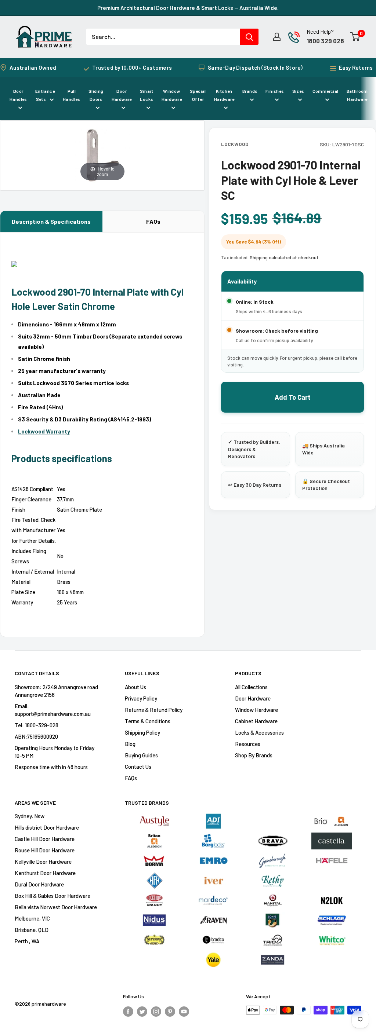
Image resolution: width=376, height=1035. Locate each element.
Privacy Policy (141, 698)
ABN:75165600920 (36, 736)
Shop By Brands (253, 755)
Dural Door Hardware (39, 884)
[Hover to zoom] (102, 154)
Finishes (274, 91)
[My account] (277, 37)
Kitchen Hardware (224, 95)
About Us (135, 687)
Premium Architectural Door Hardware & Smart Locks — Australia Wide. (188, 7)
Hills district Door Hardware (47, 827)
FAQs (153, 221)
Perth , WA (27, 941)
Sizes (298, 91)
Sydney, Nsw (29, 816)
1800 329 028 (325, 40)
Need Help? (320, 31)
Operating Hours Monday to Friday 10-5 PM (54, 752)
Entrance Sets (45, 95)
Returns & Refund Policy (153, 709)
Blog (130, 743)
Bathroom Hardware (357, 95)
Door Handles (18, 95)
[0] (355, 36)
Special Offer (198, 95)
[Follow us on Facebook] (128, 1011)
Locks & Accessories (259, 732)
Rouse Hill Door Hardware (45, 850)
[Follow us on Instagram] (156, 1011)
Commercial (325, 91)
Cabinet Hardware (256, 721)
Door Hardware (122, 95)
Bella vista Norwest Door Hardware (56, 907)
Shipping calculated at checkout (284, 257)
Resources (247, 743)
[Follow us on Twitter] (142, 1011)
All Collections (251, 687)
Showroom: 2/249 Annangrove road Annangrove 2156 (56, 691)
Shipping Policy (142, 732)
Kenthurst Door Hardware (45, 873)
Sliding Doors (96, 95)
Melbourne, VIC (32, 918)
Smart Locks (146, 95)
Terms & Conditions (147, 721)
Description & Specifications (51, 221)
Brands (249, 91)
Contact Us (138, 766)
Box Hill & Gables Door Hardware (52, 895)
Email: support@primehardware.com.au (53, 710)
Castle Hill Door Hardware (45, 838)
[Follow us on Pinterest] (170, 1011)
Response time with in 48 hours (51, 767)
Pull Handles (71, 95)
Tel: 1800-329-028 (36, 725)
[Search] (249, 37)
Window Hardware (172, 95)
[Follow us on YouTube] (184, 1011)
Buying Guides (141, 755)
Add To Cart (293, 397)
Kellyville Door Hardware (43, 861)
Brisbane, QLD (31, 929)
